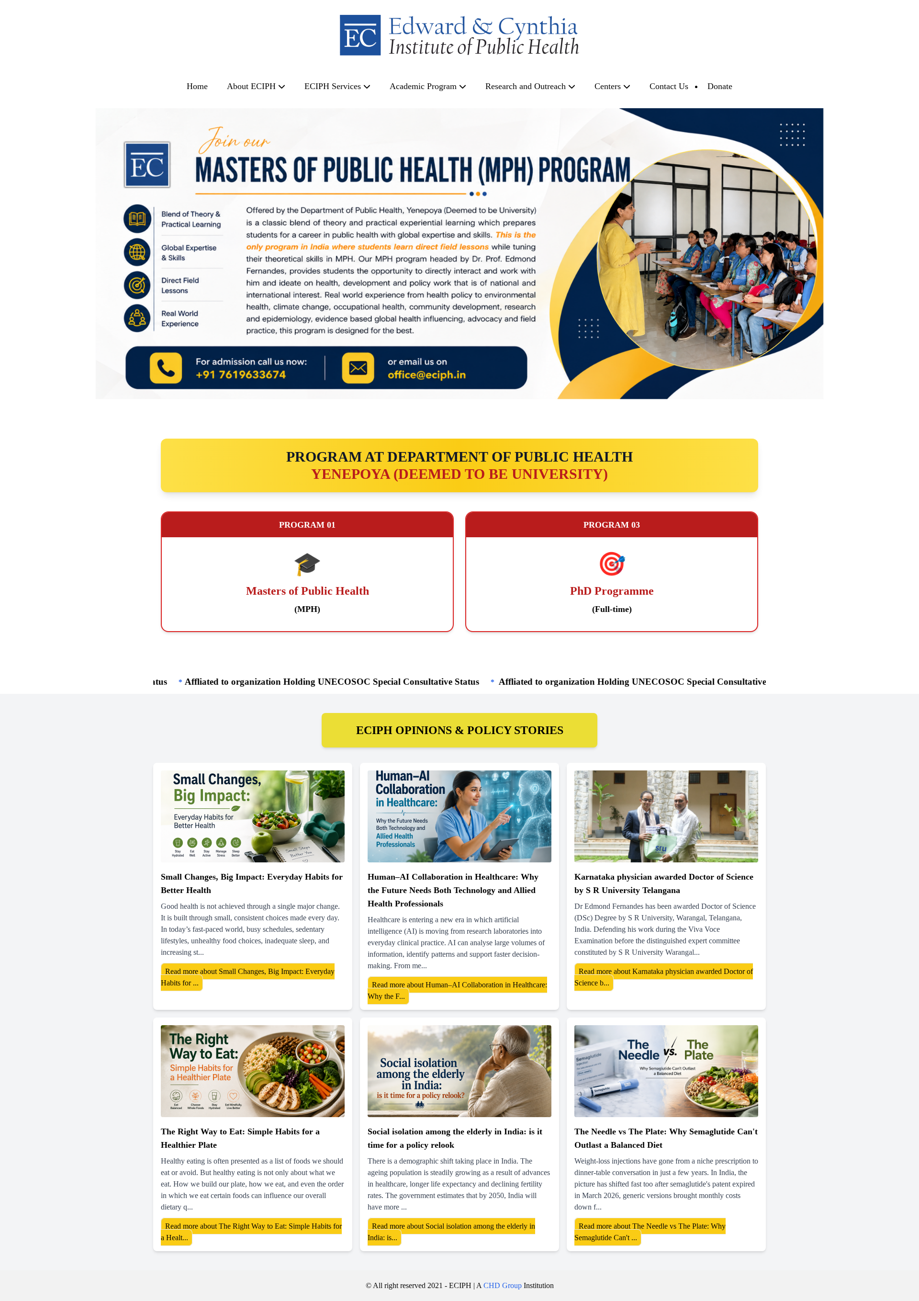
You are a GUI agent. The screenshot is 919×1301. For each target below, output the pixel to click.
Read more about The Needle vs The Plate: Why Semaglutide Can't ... (650, 1232)
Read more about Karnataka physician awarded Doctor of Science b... (663, 977)
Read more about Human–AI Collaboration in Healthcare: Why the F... (457, 990)
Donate (719, 86)
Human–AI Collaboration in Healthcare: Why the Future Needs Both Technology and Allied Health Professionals (453, 890)
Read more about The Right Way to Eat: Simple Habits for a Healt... (251, 1232)
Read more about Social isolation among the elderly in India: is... (451, 1232)
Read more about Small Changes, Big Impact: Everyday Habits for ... (248, 977)
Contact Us (669, 86)
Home (197, 86)
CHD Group (502, 1285)
